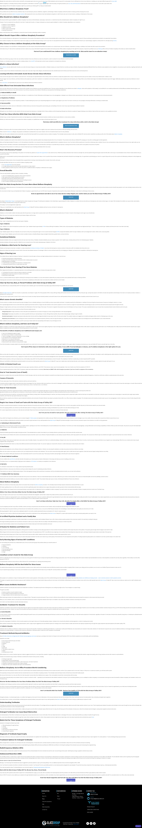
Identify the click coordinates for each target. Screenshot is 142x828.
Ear (58, 793)
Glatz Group (47, 361)
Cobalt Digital (76, 824)
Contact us (44, 809)
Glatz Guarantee (46, 807)
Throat (58, 798)
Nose (58, 796)
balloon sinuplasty (118, 134)
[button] (90, 3)
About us (44, 796)
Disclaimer (90, 812)
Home (43, 793)
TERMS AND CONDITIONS (93, 809)
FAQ (43, 804)
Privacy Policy (91, 806)
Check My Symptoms (47, 801)
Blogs (43, 798)
